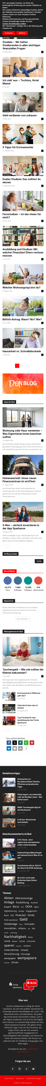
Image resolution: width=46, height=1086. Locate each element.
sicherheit (31, 941)
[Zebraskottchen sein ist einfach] (9, 708)
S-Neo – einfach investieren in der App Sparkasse (21, 527)
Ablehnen (22, 33)
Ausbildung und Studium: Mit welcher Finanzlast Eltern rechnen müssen (23, 252)
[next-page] (28, 366)
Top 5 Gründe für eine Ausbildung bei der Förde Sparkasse (28, 720)
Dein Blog (6, 38)
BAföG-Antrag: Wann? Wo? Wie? (22, 319)
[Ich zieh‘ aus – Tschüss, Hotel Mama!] (23, 67)
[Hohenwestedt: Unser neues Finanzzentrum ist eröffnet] (23, 465)
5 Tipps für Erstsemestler (18, 147)
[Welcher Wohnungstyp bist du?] (23, 274)
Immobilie (29, 924)
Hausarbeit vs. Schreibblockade (22, 351)
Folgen (18, 577)
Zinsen (15, 962)
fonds (31, 915)
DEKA (28, 906)
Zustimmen (9, 33)
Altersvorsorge (24, 898)
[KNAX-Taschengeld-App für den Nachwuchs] (9, 810)
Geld (23, 919)
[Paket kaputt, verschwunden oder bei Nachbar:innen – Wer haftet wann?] (9, 797)
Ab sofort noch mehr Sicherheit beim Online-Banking (27, 880)
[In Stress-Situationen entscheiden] (9, 822)
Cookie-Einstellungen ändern (14, 24)
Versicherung (11, 953)
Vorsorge (25, 954)
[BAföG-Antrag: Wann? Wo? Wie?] (23, 306)
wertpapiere (27, 958)
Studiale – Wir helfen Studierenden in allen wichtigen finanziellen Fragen (21, 45)
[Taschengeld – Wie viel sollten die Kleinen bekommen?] (23, 651)
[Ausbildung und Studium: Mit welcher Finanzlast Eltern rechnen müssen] (23, 236)
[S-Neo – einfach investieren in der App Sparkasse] (23, 512)
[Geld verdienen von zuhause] (23, 102)
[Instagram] (19, 1068)
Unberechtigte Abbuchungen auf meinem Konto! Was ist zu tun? (29, 855)
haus (21, 924)
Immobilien (10, 928)
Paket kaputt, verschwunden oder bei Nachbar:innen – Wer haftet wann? (29, 797)
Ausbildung (22, 902)
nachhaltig (13, 933)
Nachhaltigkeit (15, 936)
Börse (16, 906)
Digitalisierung (10, 911)
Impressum (20, 1078)
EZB (12, 915)
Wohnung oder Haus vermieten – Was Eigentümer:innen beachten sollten (22, 434)
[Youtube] (33, 1069)
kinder (6, 933)
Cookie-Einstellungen (33, 1078)
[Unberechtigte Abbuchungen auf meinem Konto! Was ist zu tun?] (9, 855)
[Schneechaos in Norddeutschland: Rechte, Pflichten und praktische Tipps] (9, 782)
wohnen (7, 963)
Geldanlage (10, 924)
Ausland (34, 902)
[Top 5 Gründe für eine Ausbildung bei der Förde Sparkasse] (9, 720)
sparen (9, 945)
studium (27, 945)
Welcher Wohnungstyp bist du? (21, 287)
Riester (14, 941)
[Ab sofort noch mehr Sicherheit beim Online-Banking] (9, 881)
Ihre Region (6, 143)
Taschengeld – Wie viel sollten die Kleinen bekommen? (23, 671)
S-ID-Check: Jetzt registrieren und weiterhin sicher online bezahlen (28, 842)
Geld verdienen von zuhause (20, 115)
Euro (6, 915)
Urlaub (24, 950)
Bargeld (7, 906)
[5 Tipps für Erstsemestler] (23, 134)
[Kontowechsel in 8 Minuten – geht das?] (9, 696)
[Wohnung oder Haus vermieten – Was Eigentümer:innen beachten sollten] (23, 417)
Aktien (8, 898)
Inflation (22, 928)
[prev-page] (4, 546)
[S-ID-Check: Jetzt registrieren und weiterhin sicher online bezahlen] (9, 843)
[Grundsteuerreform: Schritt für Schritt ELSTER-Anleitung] (9, 868)
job (29, 929)
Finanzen (20, 915)
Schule (22, 941)
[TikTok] (26, 1069)
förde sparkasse (11, 920)
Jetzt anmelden (22, 619)
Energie (21, 911)
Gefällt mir (7, 577)
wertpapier (10, 958)
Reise (30, 937)
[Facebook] (12, 1069)
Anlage (9, 902)
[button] (9, 742)
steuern (19, 946)
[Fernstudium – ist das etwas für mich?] (23, 201)
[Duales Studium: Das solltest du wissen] (23, 166)
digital (36, 907)
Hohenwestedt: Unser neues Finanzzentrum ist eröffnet (19, 480)
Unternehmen (11, 950)
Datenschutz (9, 1078)
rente (7, 941)
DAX (22, 907)
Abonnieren (38, 577)
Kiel (33, 928)
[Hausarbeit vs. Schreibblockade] (23, 338)
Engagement (31, 911)
